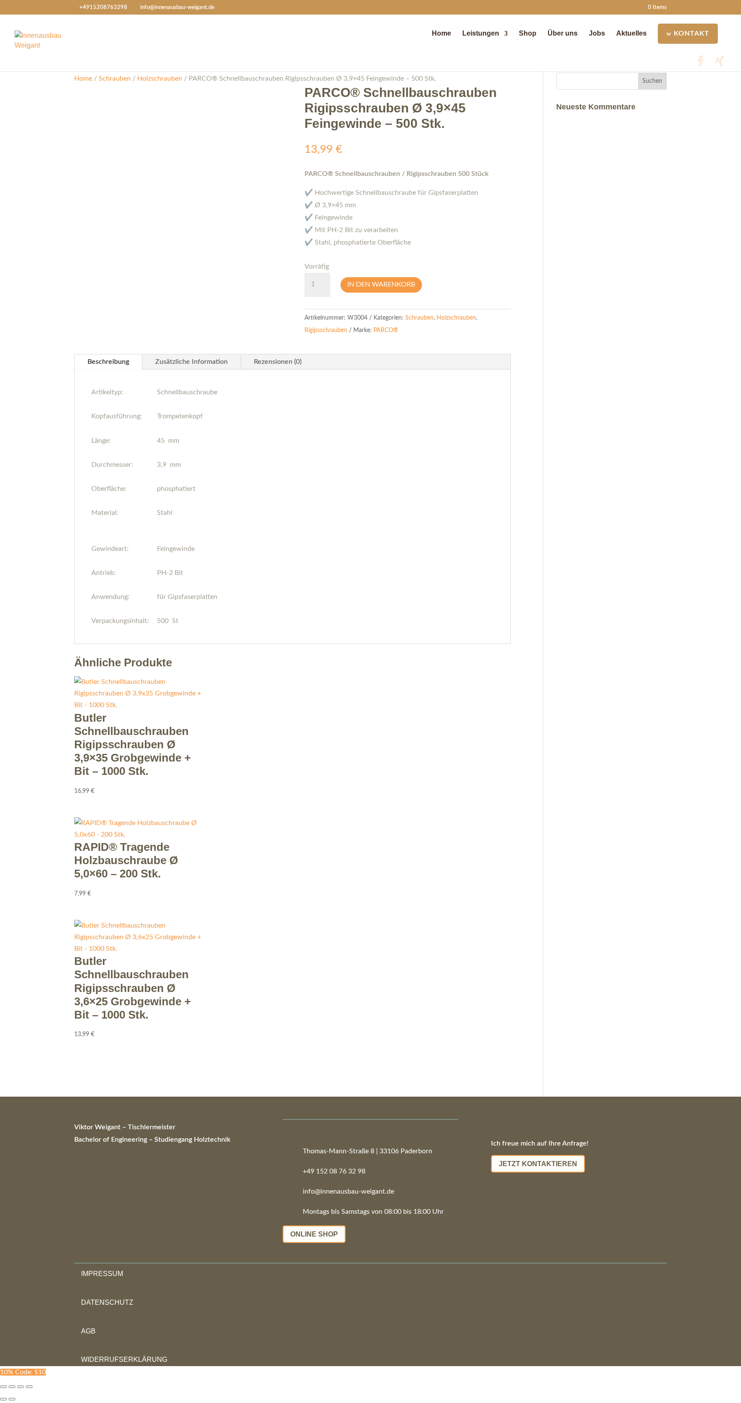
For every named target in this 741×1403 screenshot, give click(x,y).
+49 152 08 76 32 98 (334, 1171)
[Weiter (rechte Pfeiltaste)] (12, 1399)
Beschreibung (108, 361)
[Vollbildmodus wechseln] (12, 1386)
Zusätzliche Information (191, 361)
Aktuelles (631, 33)
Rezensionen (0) (277, 361)
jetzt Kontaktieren (538, 1163)
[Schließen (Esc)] (29, 1386)
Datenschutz (107, 1302)
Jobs (597, 33)
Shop (527, 33)
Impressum (102, 1273)
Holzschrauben (159, 78)
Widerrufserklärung (124, 1359)
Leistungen (480, 33)
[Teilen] (20, 1386)
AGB (88, 1330)
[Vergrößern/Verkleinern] (3, 1386)
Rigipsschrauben (325, 330)
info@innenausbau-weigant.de (348, 1191)
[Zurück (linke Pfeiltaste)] (3, 1399)
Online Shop (314, 1234)
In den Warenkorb (381, 284)
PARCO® (386, 330)
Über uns (563, 33)
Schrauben (115, 78)
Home (441, 33)
